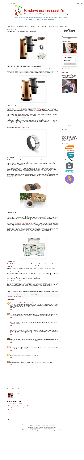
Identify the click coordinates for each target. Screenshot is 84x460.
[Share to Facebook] (35, 294)
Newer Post (10, 386)
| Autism (13, 26)
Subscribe (69, 63)
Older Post (56, 386)
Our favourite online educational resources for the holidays (69, 125)
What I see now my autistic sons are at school (16, 411)
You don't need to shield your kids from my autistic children (69, 113)
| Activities (27, 26)
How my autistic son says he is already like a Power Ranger (68, 116)
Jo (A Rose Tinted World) (15, 360)
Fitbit (18, 164)
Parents (38, 26)
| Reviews (50, 26)
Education (33, 26)
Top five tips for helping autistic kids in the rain (16, 409)
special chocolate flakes (38, 110)
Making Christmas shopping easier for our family (16, 407)
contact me (52, 425)
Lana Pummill (12, 354)
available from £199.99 (17, 179)
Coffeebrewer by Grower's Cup (16, 222)
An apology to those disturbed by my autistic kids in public (18, 405)
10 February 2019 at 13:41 (24, 360)
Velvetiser (13, 108)
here (52, 423)
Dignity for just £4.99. (17, 280)
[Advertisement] (42, 448)
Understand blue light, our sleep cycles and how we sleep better (69, 119)
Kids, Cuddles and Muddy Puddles (16, 312)
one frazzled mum (13, 346)
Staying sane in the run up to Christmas (21, 393)
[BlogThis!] (32, 294)
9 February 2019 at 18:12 (20, 354)
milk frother (19, 114)
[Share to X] (33, 294)
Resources (55, 26)
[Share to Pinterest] (36, 294)
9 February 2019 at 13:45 (21, 346)
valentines (21, 296)
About (8, 26)
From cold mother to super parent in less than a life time (69, 104)
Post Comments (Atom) (16, 388)
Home (33, 386)
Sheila (11, 320)
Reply (11, 309)
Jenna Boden (12, 338)
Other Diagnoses (20, 26)
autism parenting (12, 296)
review (19, 296)
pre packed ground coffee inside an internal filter (21, 223)
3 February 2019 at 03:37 (28, 302)
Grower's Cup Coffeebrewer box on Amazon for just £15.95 (21, 233)
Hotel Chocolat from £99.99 (24, 127)
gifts (16, 296)
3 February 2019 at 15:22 (27, 312)
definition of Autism (67, 140)
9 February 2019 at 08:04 (20, 338)
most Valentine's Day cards (36, 65)
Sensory (44, 26)
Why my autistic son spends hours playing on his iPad (69, 110)
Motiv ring (20, 166)
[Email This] (31, 294)
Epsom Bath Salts (10, 263)
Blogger (51, 434)
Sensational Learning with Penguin (16, 302)
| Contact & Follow (63, 26)
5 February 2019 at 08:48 (17, 320)
